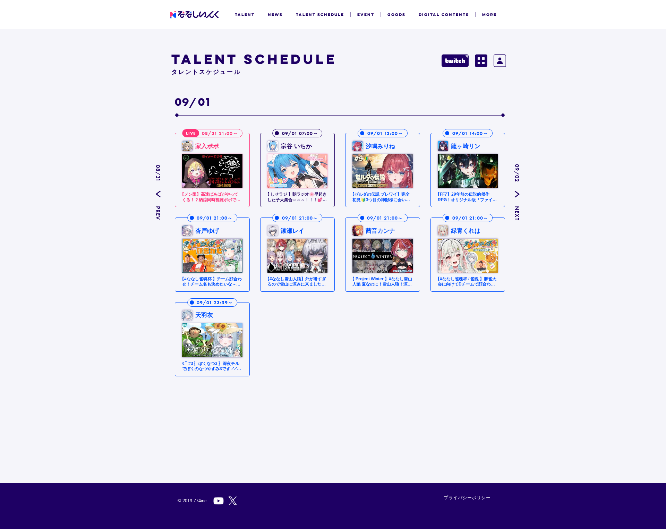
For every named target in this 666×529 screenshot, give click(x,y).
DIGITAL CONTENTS (444, 14)
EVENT (365, 14)
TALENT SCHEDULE (320, 14)
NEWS (275, 14)
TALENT (245, 14)
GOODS (396, 14)
